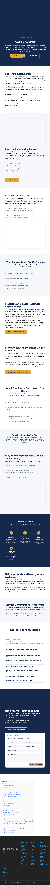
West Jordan (26, 613)
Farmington (43, 861)
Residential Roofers (18, 439)
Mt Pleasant (33, 848)
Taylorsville (23, 866)
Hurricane (4, 874)
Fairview (23, 852)
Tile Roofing (24, 440)
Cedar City (42, 854)
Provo (32, 613)
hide (7, 781)
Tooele (32, 864)
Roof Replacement (12, 437)
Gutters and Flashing (34, 440)
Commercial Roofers (30, 439)
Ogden (13, 615)
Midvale (42, 853)
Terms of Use (33, 882)
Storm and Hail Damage (32, 437)
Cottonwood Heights (35, 866)
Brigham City (5, 869)
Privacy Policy (27, 882)
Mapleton (33, 846)
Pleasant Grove (43, 841)
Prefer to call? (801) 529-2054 (16, 729)
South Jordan (24, 864)
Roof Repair (21, 437)
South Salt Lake (43, 866)
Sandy (40, 613)
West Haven (4, 876)
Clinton (42, 863)
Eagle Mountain (24, 848)
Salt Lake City (9, 613)
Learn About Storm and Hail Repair (18, 372)
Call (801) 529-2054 (32, 55)
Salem (41, 843)
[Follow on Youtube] (4, 852)
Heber (3, 875)
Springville (42, 849)
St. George (18, 615)
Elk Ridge (23, 849)
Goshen (32, 841)
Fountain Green (24, 853)
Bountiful (33, 859)
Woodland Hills (43, 852)
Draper (37, 615)
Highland (33, 842)
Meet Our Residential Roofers (16, 332)
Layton (24, 615)
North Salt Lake (43, 864)
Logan (32, 615)
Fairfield (23, 850)
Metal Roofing (15, 440)
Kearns (32, 863)
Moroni (32, 850)
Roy (31, 861)
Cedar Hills (23, 845)
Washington (43, 860)
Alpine (22, 841)
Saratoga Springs (44, 846)
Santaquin (42, 845)
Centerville (4, 872)
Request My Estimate (36, 764)
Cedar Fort (23, 843)
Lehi (28, 615)
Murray (32, 857)
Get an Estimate (17, 55)
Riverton (33, 860)
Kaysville (42, 857)
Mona (32, 849)
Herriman (4, 868)
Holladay (42, 856)
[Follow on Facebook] (2, 852)
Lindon (32, 845)
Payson (32, 854)
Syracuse (4, 871)
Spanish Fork (43, 848)
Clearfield (42, 859)
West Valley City (18, 613)
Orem (36, 613)
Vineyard (42, 850)
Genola (22, 854)
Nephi (32, 852)
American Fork (24, 842)
